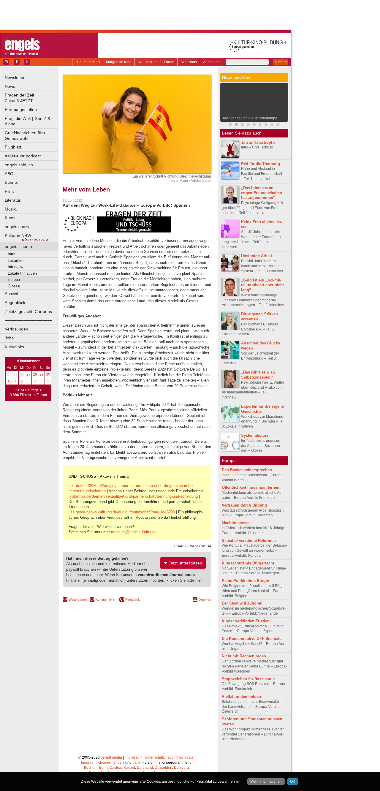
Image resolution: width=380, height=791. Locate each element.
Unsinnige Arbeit (256, 256)
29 (41, 374)
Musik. (11, 209)
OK (292, 781)
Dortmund (145, 767)
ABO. (10, 173)
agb (170, 757)
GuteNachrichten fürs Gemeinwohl (25, 135)
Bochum (90, 767)
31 (9, 381)
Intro (11, 254)
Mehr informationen (266, 781)
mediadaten (186, 757)
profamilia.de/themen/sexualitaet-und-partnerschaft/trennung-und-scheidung (133, 496)
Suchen (280, 62)
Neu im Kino (148, 62)
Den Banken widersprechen (247, 470)
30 (48, 374)
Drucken (205, 599)
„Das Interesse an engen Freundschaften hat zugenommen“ (261, 193)
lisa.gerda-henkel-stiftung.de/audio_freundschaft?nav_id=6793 (122, 512)
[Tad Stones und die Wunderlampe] (236, 125)
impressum (133, 757)
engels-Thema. (19, 246)
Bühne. (11, 182)
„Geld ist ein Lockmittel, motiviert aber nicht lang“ (262, 285)
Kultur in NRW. (18, 235)
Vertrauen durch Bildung (244, 505)
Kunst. (11, 217)
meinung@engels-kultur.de (133, 532)
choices (104, 762)
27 (28, 374)
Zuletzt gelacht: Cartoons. (29, 311)
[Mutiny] (242, 125)
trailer (137, 762)
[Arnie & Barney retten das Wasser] (278, 125)
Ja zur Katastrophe (258, 142)
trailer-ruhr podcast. (23, 156)
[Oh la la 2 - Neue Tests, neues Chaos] (254, 125)
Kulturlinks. (15, 346)
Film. (9, 191)
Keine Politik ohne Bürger (245, 580)
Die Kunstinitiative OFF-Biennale (251, 638)
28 (35, 374)
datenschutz (155, 757)
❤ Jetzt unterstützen (183, 563)
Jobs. (10, 338)
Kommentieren (106, 599)
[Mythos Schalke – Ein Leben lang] (260, 125)
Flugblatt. (13, 147)
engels (118, 762)
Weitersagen (78, 599)
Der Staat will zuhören (242, 603)
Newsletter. (15, 77)
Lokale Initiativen (22, 273)
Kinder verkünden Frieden (246, 621)
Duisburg (181, 767)
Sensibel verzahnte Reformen (249, 540)
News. (10, 86)
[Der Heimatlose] (266, 125)
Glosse (14, 286)
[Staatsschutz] (272, 125)
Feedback (132, 599)
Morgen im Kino (119, 62)
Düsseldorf (163, 767)
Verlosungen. (17, 329)
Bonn (103, 767)
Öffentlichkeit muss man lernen (250, 487)
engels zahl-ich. (19, 164)
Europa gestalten (21, 109)
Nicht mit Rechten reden (244, 656)
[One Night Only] (230, 125)
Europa (14, 279)
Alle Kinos (188, 62)
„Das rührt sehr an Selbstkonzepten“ (258, 374)
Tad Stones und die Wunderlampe (249, 118)
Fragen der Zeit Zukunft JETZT (32, 98)
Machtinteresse (235, 523)
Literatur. (13, 200)
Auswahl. (13, 293)
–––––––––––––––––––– (28, 320)
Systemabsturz (254, 435)
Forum (169, 62)
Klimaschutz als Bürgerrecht (248, 563)
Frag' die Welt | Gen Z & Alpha (27, 121)
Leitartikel (16, 260)
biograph (88, 762)
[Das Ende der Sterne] (248, 125)
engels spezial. (19, 226)
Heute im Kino (88, 62)
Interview (15, 267)
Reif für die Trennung (260, 164)
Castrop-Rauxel (122, 767)
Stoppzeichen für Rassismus (248, 679)
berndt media (111, 757)
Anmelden (211, 62)
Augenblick (15, 302)
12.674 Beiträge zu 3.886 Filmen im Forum (28, 392)
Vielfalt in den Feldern (242, 696)
